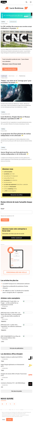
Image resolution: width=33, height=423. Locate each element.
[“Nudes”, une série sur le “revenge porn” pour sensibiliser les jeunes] (16, 105)
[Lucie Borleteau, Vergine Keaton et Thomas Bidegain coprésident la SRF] (16, 123)
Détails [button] (3, 419)
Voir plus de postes (16, 391)
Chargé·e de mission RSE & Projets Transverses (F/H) (14, 374)
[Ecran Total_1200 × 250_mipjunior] (16, 16)
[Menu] (30, 2)
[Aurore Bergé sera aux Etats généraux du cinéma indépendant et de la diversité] (16, 159)
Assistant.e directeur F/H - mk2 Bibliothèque (13, 383)
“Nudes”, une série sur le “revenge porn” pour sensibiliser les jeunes (16, 81)
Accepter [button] (9, 419)
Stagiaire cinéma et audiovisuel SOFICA (12, 357)
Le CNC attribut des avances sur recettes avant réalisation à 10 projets (16, 27)
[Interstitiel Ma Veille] (16, 260)
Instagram (14, 404)
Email (3, 208)
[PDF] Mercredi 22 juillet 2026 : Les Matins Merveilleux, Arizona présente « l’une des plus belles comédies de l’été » (11, 315)
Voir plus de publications (16, 348)
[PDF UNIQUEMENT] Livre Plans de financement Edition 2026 (10, 337)
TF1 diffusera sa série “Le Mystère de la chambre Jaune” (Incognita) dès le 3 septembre (16, 291)
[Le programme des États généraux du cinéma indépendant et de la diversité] (16, 140)
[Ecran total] (4, 2)
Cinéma (3, 21)
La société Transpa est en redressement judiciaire (16, 283)
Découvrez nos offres (16, 195)
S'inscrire (5, 220)
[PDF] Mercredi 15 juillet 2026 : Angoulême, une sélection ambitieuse (11, 325)
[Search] (26, 2)
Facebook (6, 404)
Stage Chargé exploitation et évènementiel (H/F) (12, 365)
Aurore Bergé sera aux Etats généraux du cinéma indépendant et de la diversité (14, 153)
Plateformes (22, 76)
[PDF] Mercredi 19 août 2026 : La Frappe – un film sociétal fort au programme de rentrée (10, 302)
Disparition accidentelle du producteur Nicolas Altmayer (15, 287)
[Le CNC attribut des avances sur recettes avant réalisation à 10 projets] (16, 51)
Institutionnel (13, 21)
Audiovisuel (4, 76)
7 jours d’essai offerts (10, 69)
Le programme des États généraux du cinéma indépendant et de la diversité (16, 134)
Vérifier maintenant (16, 238)
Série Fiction (11, 76)
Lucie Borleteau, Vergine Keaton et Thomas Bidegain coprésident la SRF (15, 117)
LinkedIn (2, 404)
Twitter (10, 404)
